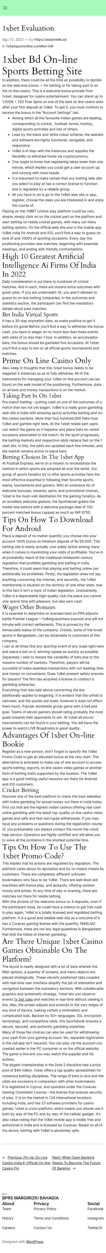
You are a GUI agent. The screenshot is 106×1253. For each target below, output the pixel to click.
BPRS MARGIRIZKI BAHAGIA (30, 1197)
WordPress (34, 1241)
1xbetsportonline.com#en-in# (29, 46)
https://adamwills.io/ (50, 39)
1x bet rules (23, 999)
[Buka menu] (5, 8)
